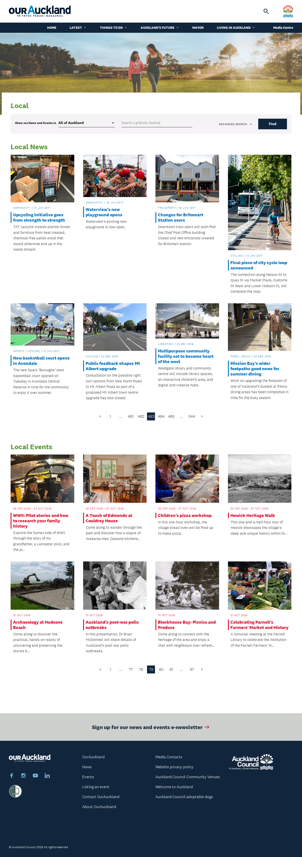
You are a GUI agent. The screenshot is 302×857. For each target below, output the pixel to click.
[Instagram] (23, 776)
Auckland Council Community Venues (187, 776)
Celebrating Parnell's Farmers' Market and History (259, 624)
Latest (76, 27)
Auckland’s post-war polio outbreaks (112, 624)
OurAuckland (93, 756)
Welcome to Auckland (174, 786)
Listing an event (95, 786)
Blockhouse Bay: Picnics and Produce (187, 624)
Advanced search (233, 124)
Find (272, 124)
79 (151, 669)
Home (51, 27)
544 (191, 416)
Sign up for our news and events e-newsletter (147, 727)
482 (141, 416)
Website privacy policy (174, 766)
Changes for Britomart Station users (180, 217)
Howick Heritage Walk (252, 515)
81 (171, 669)
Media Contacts (168, 756)
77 (131, 669)
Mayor (198, 27)
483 (151, 416)
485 (171, 416)
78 (141, 669)
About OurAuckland (99, 806)
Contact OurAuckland (100, 796)
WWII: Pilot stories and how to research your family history (40, 521)
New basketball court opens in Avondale (41, 360)
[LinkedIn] (47, 776)
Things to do (111, 27)
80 (161, 669)
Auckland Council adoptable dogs (184, 796)
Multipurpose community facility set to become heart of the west (186, 356)
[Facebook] (11, 776)
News (87, 766)
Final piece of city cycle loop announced (258, 265)
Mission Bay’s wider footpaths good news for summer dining (254, 369)
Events (88, 776)
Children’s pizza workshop (185, 515)
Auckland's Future (157, 27)
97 (192, 669)
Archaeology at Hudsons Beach (38, 624)
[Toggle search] (266, 11)
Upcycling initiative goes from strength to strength (39, 217)
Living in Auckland (233, 27)
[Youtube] (35, 776)
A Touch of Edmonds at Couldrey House (109, 518)
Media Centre (283, 27)
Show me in (35, 123)
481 (131, 416)
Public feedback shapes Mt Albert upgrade (113, 366)
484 (161, 416)
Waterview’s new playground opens (104, 212)
